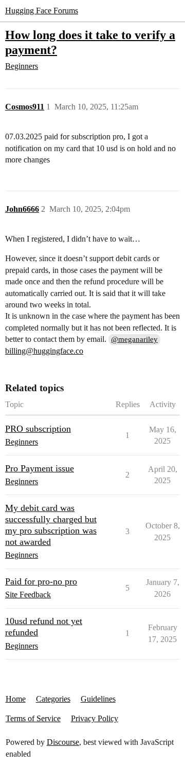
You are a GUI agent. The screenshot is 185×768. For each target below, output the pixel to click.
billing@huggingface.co (44, 350)
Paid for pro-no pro (41, 581)
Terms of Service (33, 718)
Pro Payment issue (39, 468)
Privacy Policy (94, 718)
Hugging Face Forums (41, 10)
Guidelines (98, 698)
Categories (53, 698)
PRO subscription (38, 429)
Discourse (63, 742)
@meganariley (134, 339)
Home (16, 698)
